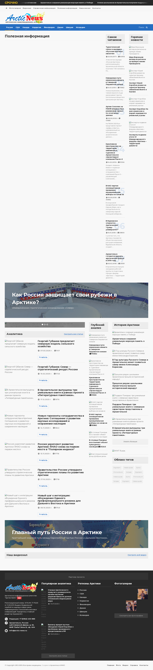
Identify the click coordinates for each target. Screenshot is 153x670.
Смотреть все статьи (73, 334)
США (82, 594)
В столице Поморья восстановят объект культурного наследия (98, 443)
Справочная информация (44, 8)
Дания (83, 608)
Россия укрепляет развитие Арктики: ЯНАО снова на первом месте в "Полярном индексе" (58, 447)
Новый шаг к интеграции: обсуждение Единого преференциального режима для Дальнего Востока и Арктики (59, 499)
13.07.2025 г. (55, 604)
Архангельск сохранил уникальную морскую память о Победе (128, 341)
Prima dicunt (118, 472)
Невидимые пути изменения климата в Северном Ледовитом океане (115, 81)
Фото (118, 665)
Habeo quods (128, 467)
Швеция (83, 612)
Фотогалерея (15, 8)
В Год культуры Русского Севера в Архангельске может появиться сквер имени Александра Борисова (130, 363)
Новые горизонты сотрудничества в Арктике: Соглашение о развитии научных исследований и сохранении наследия (61, 419)
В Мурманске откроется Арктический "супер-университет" (112, 225)
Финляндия (85, 604)
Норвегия (84, 601)
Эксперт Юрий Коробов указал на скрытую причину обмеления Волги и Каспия (138, 87)
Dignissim (117, 467)
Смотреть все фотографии (131, 616)
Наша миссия (84, 8)
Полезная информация (67, 8)
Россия (83, 590)
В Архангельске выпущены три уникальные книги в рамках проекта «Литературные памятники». (61, 392)
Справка (134, 665)
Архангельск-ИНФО (57, 665)
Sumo (138, 467)
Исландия (84, 615)
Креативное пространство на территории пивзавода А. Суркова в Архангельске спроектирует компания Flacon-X (114, 151)
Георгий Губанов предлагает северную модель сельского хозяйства (56, 344)
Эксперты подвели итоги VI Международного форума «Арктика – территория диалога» (137, 140)
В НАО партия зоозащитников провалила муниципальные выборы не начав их (115, 190)
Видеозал (27, 8)
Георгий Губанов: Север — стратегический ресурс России (58, 368)
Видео (125, 665)
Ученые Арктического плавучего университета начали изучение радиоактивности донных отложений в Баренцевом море (60, 595)
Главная (110, 665)
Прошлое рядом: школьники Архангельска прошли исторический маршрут (127, 385)
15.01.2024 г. (55, 634)
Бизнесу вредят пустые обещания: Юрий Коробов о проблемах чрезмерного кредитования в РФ (60, 628)
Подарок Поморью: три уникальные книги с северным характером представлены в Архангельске (128, 408)
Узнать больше (130, 441)
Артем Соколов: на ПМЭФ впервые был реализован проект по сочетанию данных (115, 110)
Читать (44, 357)
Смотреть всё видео (137, 555)
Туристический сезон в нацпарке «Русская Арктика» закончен (114, 50)
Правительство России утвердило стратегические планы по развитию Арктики (61, 472)
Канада (83, 597)
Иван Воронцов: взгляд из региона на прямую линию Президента (137, 60)
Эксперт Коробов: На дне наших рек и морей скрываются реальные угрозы (138, 112)
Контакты (96, 8)
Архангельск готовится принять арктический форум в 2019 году (115, 257)
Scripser (129, 472)
